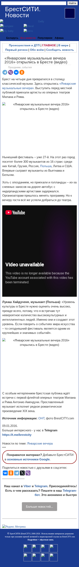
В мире (63, 45)
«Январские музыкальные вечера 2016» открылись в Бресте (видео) (35, 60)
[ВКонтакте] (16, 72)
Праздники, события (20, 67)
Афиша (59, 38)
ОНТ (41, 418)
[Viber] (10, 72)
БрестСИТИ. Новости (23, 12)
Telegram (40, 486)
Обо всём (37, 49)
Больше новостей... (39, 506)
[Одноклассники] (21, 72)
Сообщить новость (60, 49)
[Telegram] (4, 72)
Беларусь (12, 38)
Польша (45, 166)
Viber (27, 486)
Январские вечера (40, 443)
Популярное (45, 38)
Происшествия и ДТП (24, 45)
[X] (22, 473)
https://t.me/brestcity (16, 434)
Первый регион (16, 49)
